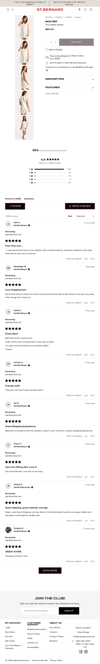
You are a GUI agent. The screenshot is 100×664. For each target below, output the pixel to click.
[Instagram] (86, 651)
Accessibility (33, 647)
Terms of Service (40, 660)
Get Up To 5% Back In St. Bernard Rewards (69, 3)
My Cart (8, 636)
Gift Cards (10, 641)
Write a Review (83, 207)
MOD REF (51, 21)
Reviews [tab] (13, 199)
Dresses (68, 17)
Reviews (53, 641)
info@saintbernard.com (84, 637)
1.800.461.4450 (82, 641)
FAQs (29, 638)
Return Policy (33, 634)
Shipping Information (36, 629)
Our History (55, 627)
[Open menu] (7, 9)
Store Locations (83, 628)
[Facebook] (80, 651)
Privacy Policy (56, 660)
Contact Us (32, 643)
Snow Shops (83, 632)
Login (7, 627)
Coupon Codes (56, 636)
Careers (53, 632)
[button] (50, 169)
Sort (70, 216)
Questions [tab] (29, 199)
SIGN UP (68, 611)
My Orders (10, 632)
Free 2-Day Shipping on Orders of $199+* (30, 3)
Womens (48, 17)
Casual (77, 17)
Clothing (58, 17)
